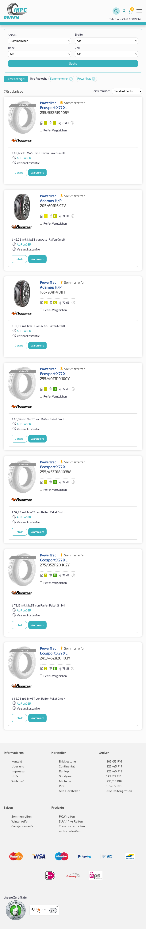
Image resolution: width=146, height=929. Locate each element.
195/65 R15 (113, 776)
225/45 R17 (114, 766)
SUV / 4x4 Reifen (71, 821)
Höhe (11, 48)
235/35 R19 (114, 781)
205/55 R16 (114, 761)
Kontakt (16, 761)
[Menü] (57, 907)
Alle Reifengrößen (119, 791)
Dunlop (64, 771)
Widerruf (17, 781)
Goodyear (65, 776)
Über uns (17, 766)
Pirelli (63, 786)
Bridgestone (67, 761)
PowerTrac (84, 78)
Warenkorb (37, 172)
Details (19, 172)
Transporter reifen (72, 826)
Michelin (65, 781)
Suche (73, 63)
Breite (79, 34)
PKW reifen (67, 816)
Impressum (19, 771)
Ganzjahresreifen (23, 826)
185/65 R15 (113, 786)
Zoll (77, 48)
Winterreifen (20, 821)
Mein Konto (124, 11)
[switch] (53, 910)
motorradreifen (69, 831)
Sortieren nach (101, 91)
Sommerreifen (59, 78)
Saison (12, 35)
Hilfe (14, 776)
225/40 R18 (114, 771)
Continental (67, 766)
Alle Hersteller (69, 791)
